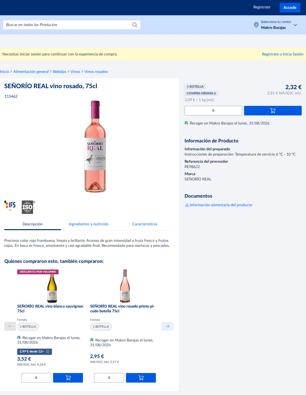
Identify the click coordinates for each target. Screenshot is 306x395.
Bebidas (59, 72)
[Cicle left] (10, 326)
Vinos (75, 72)
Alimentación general (31, 72)
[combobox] (72, 25)
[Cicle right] (167, 326)
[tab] (32, 225)
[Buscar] (135, 25)
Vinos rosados (96, 72)
